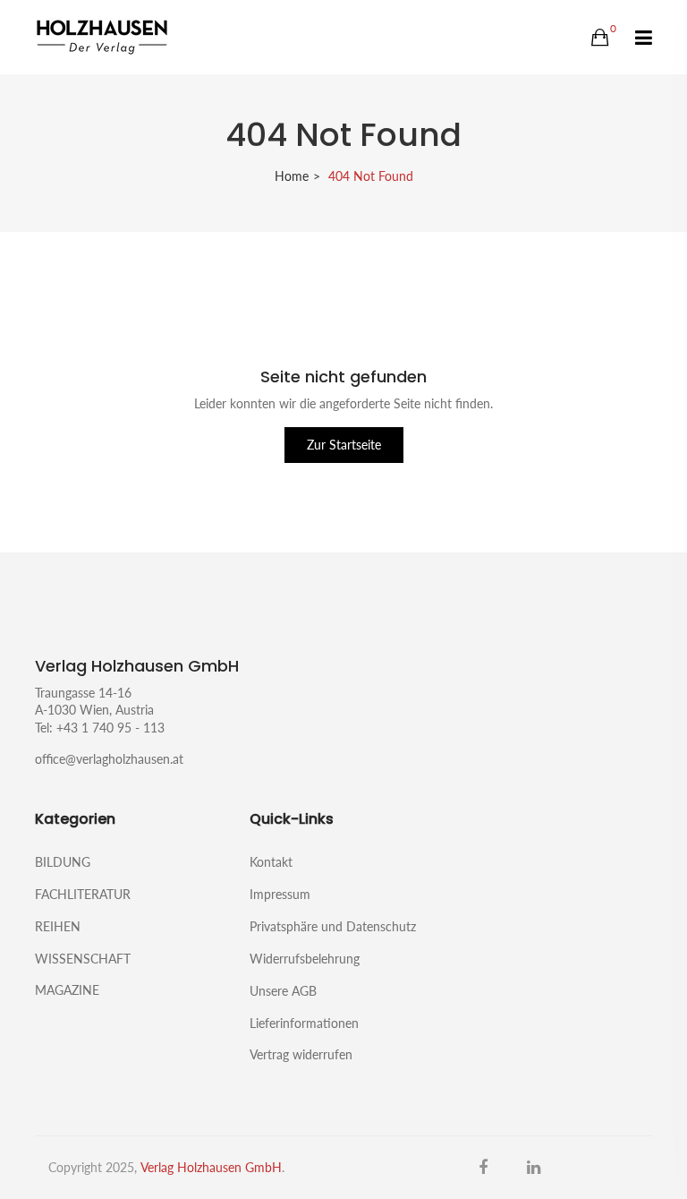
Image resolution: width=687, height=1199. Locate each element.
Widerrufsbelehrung (305, 958)
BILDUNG (62, 861)
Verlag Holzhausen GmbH (211, 1167)
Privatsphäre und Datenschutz (333, 926)
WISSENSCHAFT (83, 958)
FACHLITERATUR (83, 894)
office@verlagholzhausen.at (109, 759)
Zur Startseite (344, 444)
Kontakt (271, 861)
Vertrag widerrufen (301, 1054)
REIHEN (58, 926)
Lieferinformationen (304, 1023)
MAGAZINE (67, 989)
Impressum (280, 894)
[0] (599, 37)
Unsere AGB (283, 990)
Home (292, 176)
